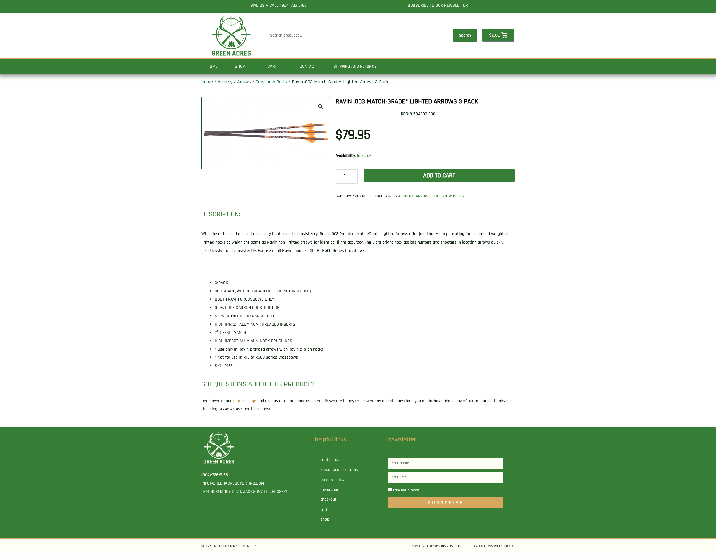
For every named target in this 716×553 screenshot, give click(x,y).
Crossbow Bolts (271, 82)
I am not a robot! (406, 490)
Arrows (244, 82)
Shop (240, 66)
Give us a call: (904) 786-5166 (278, 5)
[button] (320, 106)
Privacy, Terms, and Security (493, 546)
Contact (308, 66)
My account (331, 490)
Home (212, 66)
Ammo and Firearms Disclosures (436, 546)
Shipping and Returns (355, 66)
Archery (225, 82)
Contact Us (330, 460)
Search (465, 35)
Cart (272, 66)
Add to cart (439, 175)
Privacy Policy (333, 480)
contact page (244, 401)
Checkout (328, 499)
